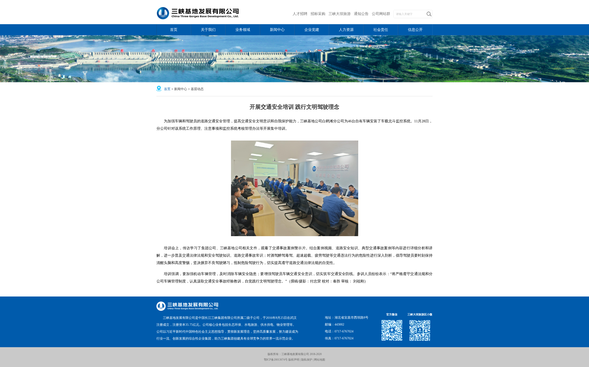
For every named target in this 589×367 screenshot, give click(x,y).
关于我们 (208, 30)
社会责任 (380, 30)
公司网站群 (381, 14)
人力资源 (346, 30)
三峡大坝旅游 (340, 14)
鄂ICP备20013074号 (276, 359)
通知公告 (361, 14)
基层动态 (197, 89)
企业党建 (311, 30)
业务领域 (242, 30)
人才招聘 (300, 14)
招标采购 (318, 14)
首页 (173, 30)
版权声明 (293, 359)
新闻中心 (277, 30)
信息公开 (415, 30)
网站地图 (319, 359)
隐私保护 (306, 359)
